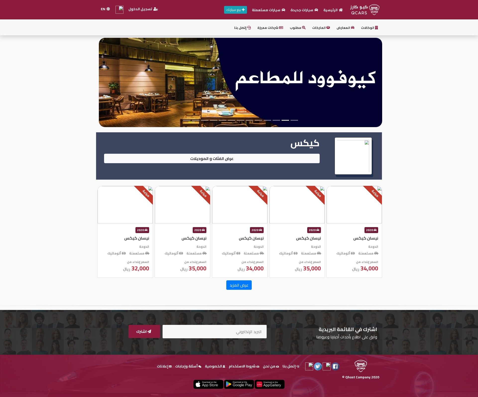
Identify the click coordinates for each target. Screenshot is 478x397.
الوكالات (368, 28)
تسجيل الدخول (140, 9)
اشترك (141, 331)
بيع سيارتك (234, 9)
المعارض (344, 28)
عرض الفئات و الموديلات (212, 158)
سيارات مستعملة (266, 10)
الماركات (319, 28)
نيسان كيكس (365, 238)
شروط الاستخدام (242, 366)
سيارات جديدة (302, 10)
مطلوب (296, 28)
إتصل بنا (240, 28)
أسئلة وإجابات (186, 366)
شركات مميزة (268, 28)
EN (103, 9)
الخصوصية (214, 366)
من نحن (269, 366)
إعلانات (163, 366)
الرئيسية (330, 10)
